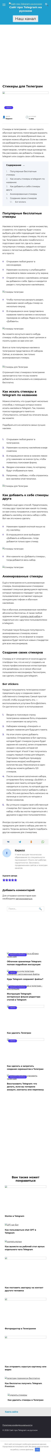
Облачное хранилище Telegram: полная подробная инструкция (24, 963)
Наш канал (25, 18)
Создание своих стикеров (23, 198)
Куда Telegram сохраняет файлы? (25, 979)
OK (37, 1450)
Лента (8, 107)
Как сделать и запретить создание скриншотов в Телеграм (25, 1067)
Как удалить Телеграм (19, 1033)
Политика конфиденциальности (17, 1425)
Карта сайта (11, 1412)
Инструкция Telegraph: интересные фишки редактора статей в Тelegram (23, 997)
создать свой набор (30, 616)
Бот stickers (20, 202)
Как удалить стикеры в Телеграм (25, 1400)
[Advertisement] (25, 54)
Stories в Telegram (14, 1216)
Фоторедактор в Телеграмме (20, 1328)
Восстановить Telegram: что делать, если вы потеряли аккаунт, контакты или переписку (25, 1087)
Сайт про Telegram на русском (25, 9)
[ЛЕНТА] (25, 1028)
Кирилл (20, 850)
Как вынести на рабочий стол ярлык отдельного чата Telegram (25, 1248)
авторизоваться (24, 899)
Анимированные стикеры (23, 194)
